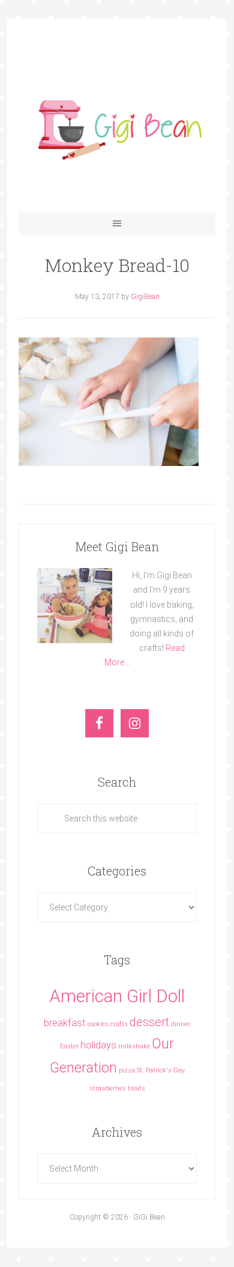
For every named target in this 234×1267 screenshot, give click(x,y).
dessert (149, 1022)
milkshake (134, 1046)
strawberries (107, 1088)
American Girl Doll (117, 996)
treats (136, 1088)
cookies (98, 1024)
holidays (98, 1045)
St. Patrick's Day (161, 1070)
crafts (119, 1024)
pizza (127, 1070)
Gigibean (117, 127)
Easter (69, 1046)
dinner (180, 1024)
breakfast (65, 1023)
